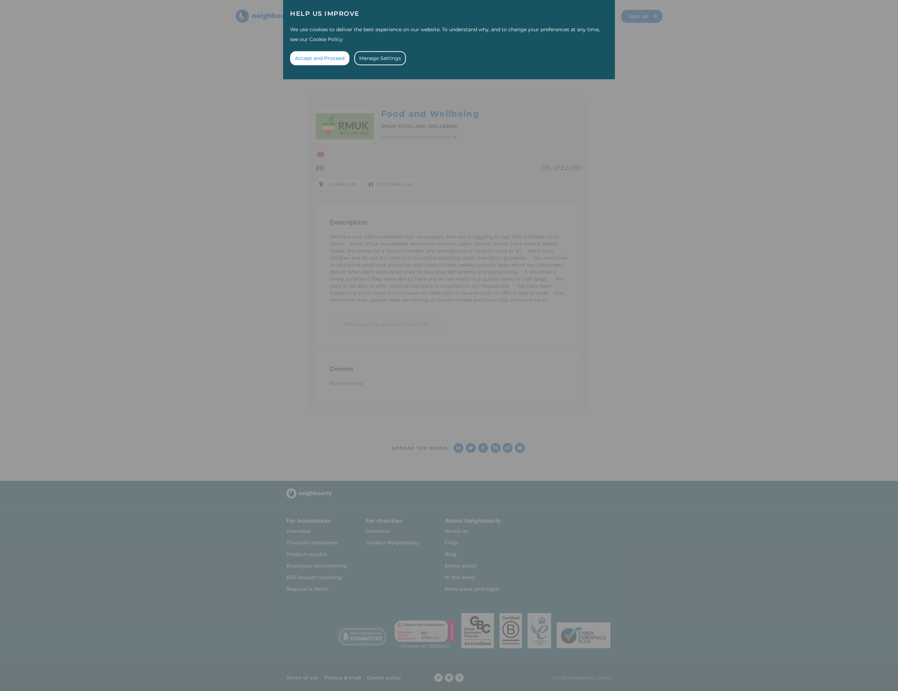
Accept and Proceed (319, 58)
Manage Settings (380, 58)
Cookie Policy (326, 39)
